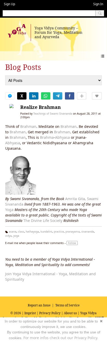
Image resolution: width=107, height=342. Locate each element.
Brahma (47, 137)
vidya (8, 236)
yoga (16, 236)
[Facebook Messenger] (10, 96)
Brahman (28, 126)
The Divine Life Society (42, 220)
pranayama (72, 231)
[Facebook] (69, 96)
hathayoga (32, 231)
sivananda (87, 231)
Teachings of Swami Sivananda (52, 113)
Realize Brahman (40, 107)
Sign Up (9, 4)
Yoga (9, 209)
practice (59, 231)
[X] (21, 96)
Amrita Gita (75, 198)
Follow (72, 243)
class (21, 231)
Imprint (30, 313)
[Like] (97, 96)
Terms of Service (67, 305)
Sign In (98, 4)
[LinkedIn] (33, 96)
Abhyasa (62, 137)
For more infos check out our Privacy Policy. (60, 337)
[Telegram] (57, 96)
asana (12, 231)
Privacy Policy (50, 313)
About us (70, 313)
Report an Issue (39, 305)
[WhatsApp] (45, 96)
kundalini (46, 231)
